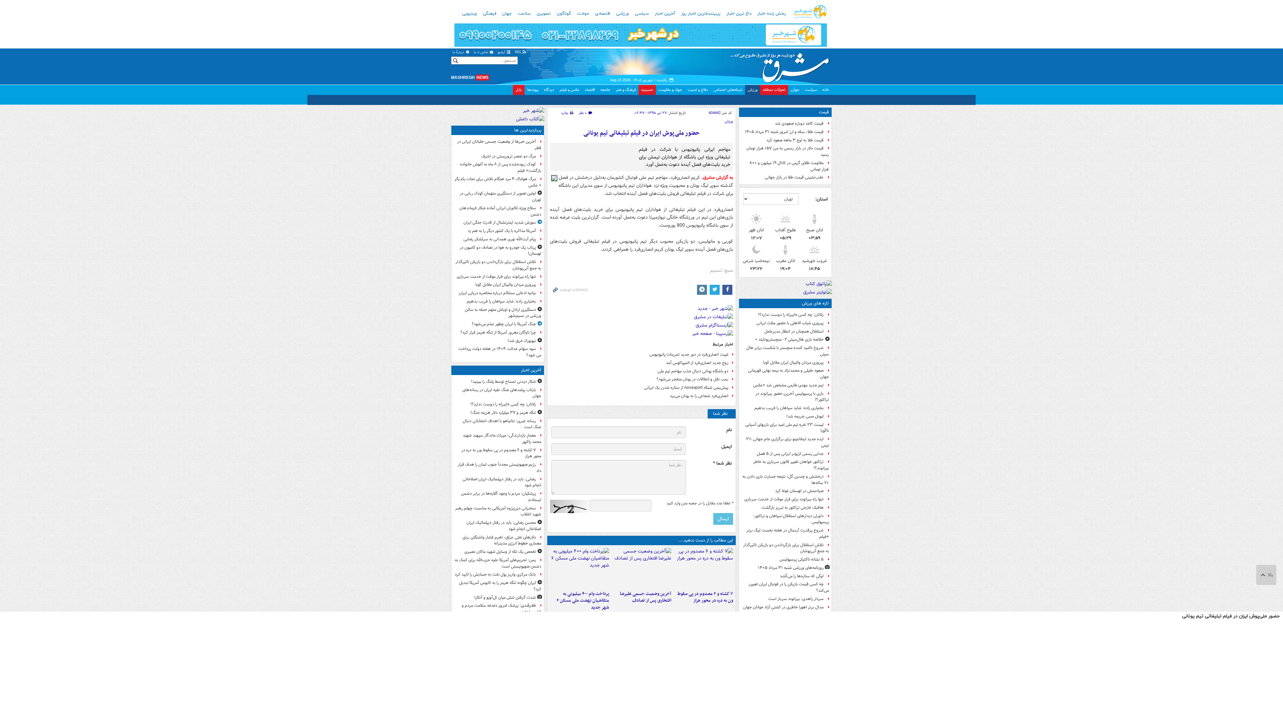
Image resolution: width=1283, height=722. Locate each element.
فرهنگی (489, 14)
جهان (507, 14)
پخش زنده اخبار (771, 14)
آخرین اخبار (665, 14)
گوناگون (564, 14)
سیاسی (642, 14)
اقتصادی (602, 14)
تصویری (544, 14)
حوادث (583, 14)
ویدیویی (469, 14)
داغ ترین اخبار (738, 14)
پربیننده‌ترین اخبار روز (700, 14)
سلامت (524, 14)
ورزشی (622, 14)
